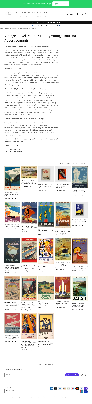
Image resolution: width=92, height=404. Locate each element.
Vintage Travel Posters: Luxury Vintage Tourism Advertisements (20, 28)
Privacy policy (46, 397)
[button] (78, 14)
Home (1, 28)
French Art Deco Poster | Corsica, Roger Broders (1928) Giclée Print (29, 227)
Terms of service (55, 397)
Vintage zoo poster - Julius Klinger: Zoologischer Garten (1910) (45, 186)
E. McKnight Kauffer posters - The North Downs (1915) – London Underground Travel (45, 303)
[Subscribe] (35, 375)
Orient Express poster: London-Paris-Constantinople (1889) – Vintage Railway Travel (12, 305)
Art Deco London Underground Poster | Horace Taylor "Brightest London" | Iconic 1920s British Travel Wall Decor (28, 344)
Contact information (75, 397)
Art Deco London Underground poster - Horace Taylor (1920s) (45, 268)
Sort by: (61, 163)
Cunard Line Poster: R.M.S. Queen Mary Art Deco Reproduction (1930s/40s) (28, 267)
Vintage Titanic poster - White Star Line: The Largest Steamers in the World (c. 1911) (62, 265)
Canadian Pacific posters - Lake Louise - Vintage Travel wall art (11, 194)
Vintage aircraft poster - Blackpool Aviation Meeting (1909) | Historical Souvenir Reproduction (11, 268)
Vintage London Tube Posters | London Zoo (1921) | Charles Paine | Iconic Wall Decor (46, 343)
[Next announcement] (87, 22)
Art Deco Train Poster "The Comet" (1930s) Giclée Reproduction (62, 186)
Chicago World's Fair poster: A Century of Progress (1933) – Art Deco (63, 303)
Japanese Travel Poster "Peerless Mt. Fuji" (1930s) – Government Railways (79, 305)
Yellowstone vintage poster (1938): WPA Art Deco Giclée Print (79, 192)
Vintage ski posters (15, 151)
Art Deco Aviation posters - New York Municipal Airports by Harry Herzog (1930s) (11, 337)
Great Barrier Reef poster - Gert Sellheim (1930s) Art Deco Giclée (46, 230)
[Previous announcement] (5, 22)
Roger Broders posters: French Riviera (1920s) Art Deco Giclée (12, 225)
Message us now (62, 4)
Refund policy (38, 397)
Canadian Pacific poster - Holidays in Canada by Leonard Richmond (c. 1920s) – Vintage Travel (28, 305)
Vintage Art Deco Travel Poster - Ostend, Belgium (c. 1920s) (80, 267)
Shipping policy (64, 397)
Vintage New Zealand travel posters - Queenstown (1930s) (62, 230)
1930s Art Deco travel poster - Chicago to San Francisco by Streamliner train (79, 221)
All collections (49, 364)
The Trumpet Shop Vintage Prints (16, 397)
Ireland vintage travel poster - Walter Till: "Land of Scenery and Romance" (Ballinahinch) (29, 182)
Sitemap (41, 364)
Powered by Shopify (28, 397)
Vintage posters (14, 149)
